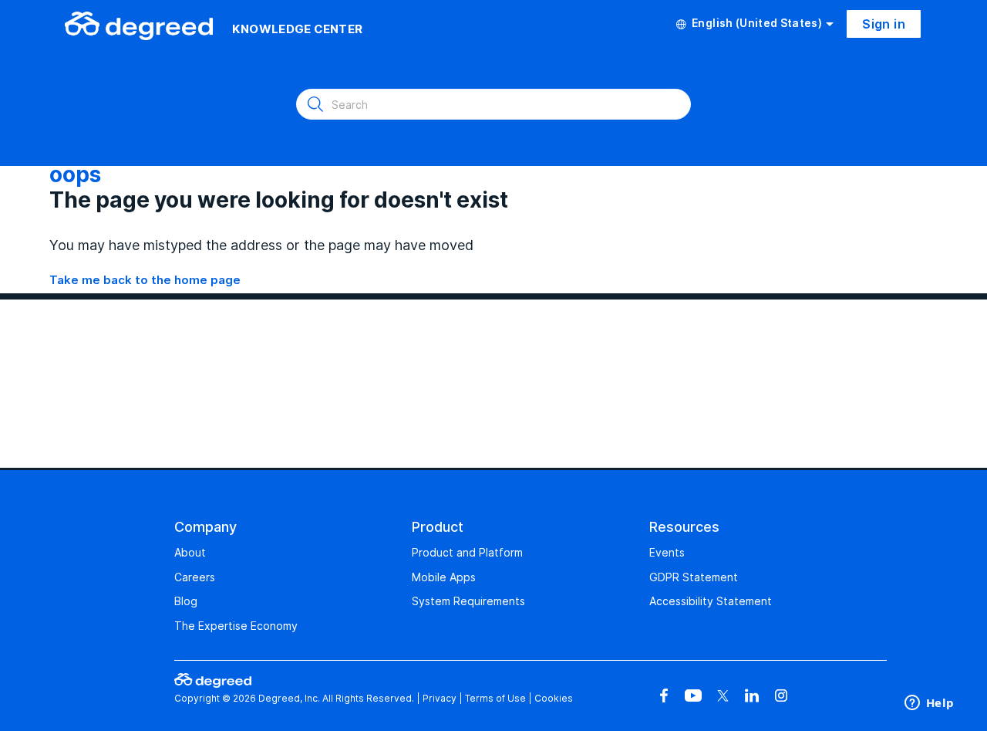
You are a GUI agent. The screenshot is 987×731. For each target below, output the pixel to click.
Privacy (439, 698)
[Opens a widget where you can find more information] (929, 704)
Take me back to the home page (145, 280)
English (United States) (757, 23)
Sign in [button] (883, 23)
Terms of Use (495, 698)
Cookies (553, 698)
